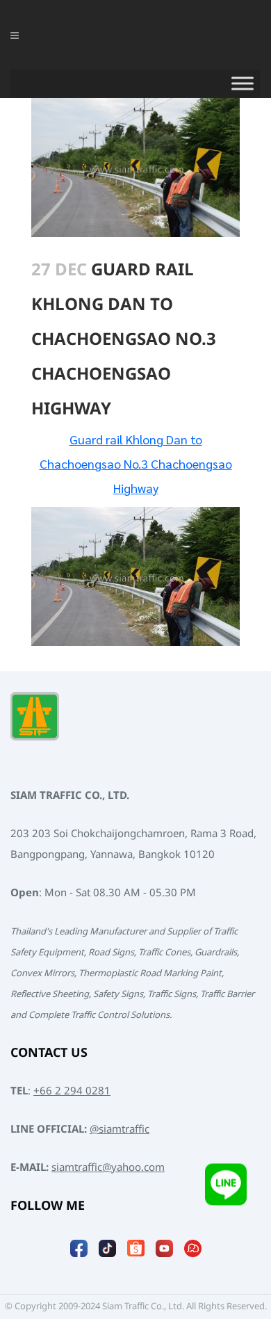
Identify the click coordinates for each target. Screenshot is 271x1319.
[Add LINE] (226, 1187)
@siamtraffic (119, 1130)
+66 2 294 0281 (71, 1091)
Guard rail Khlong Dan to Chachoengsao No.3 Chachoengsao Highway (136, 463)
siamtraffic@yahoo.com (108, 1168)
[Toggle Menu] (242, 83)
